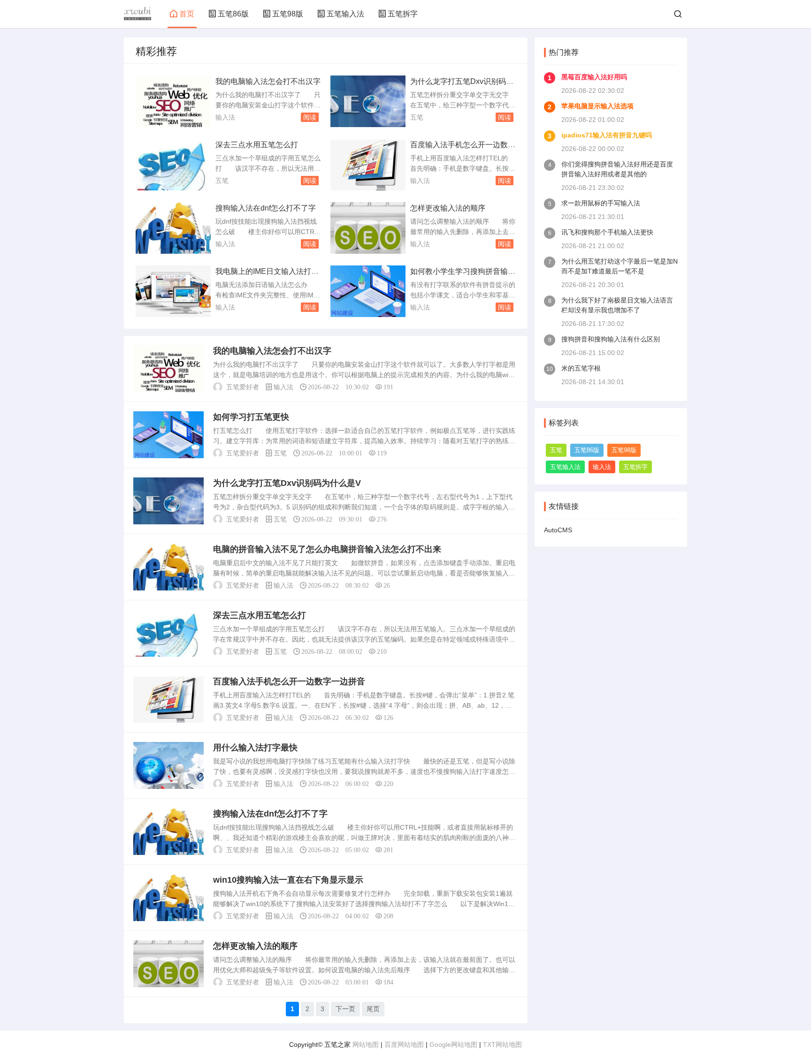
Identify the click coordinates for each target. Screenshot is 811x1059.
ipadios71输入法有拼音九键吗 (606, 135)
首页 (186, 14)
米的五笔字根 (581, 368)
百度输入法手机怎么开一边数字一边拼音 (289, 681)
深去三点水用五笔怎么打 (256, 145)
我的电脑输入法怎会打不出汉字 (268, 81)
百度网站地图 (404, 1044)
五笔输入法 (345, 14)
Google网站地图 (453, 1044)
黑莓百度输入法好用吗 (594, 77)
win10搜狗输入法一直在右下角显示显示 (288, 880)
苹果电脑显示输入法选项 (597, 106)
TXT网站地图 (502, 1044)
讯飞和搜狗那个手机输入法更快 (607, 232)
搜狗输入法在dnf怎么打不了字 (265, 208)
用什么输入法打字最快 (255, 747)
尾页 (373, 1009)
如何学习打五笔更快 (251, 417)
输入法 (225, 117)
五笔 (416, 117)
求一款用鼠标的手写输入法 (600, 203)
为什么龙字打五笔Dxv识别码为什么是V (287, 483)
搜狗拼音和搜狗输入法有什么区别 (610, 339)
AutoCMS (558, 530)
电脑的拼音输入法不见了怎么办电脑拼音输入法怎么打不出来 (327, 549)
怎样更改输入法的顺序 (447, 208)
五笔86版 (233, 14)
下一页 (345, 1009)
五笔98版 (287, 14)
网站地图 (365, 1044)
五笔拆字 (403, 14)
